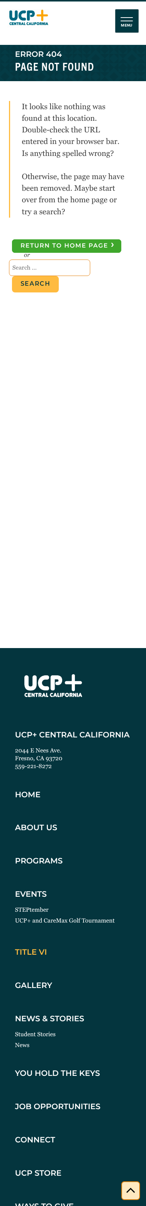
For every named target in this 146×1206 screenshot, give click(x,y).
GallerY (33, 986)
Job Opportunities (57, 1107)
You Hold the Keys (57, 1074)
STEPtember (32, 910)
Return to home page (68, 245)
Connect (35, 1141)
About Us (36, 828)
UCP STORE (38, 1174)
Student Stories (35, 1034)
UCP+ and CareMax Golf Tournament (65, 920)
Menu (127, 25)
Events (31, 895)
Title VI (31, 953)
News (22, 1045)
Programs (39, 862)
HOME (27, 796)
